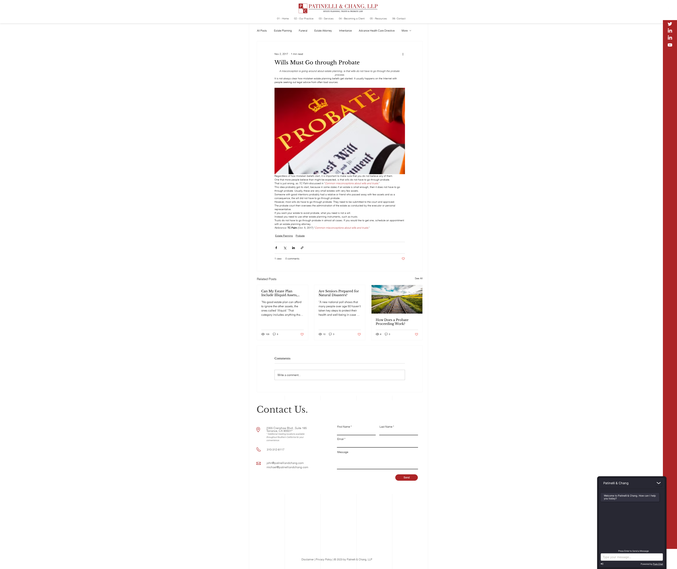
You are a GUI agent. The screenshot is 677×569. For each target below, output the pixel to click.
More (405, 30)
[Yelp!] (670, 9)
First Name (343, 426)
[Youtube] (670, 45)
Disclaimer (307, 559)
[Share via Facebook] (276, 247)
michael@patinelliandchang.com (287, 467)
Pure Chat (658, 564)
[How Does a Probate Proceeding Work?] (396, 299)
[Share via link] (302, 247)
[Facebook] (670, 16)
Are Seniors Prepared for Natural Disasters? (339, 293)
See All (419, 278)
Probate (300, 235)
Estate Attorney (323, 30)
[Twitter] (670, 23)
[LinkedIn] (670, 30)
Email (340, 439)
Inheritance (345, 30)
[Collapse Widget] (658, 483)
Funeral (303, 30)
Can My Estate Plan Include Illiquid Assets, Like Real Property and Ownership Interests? (279, 293)
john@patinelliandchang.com (285, 463)
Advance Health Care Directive (377, 30)
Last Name (386, 426)
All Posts (262, 30)
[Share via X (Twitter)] (284, 247)
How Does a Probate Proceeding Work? (392, 322)
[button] (670, 563)
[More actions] (403, 54)
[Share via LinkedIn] (293, 247)
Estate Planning (283, 30)
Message (342, 452)
